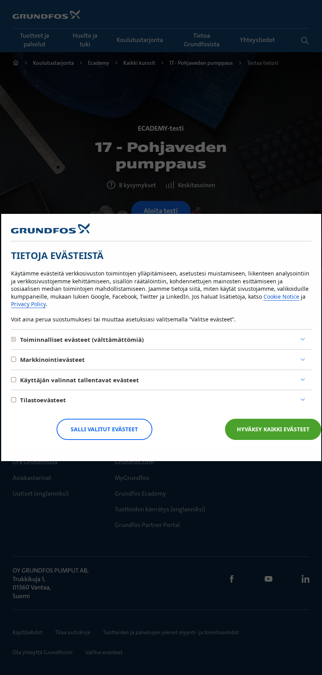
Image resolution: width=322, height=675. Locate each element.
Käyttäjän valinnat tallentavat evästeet (79, 380)
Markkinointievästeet (52, 359)
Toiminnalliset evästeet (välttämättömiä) (82, 339)
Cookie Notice (281, 296)
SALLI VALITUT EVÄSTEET (104, 429)
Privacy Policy (28, 304)
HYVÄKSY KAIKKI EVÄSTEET (273, 429)
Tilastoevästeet (43, 400)
